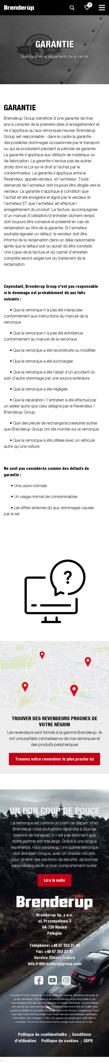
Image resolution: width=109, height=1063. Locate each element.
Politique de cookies (60, 1041)
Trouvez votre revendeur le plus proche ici (54, 759)
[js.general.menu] (102, 7)
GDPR (88, 1041)
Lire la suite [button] (54, 880)
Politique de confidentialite (43, 1035)
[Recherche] (72, 8)
